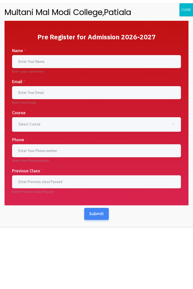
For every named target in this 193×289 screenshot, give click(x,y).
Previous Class (27, 170)
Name (19, 50)
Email (18, 81)
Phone (19, 139)
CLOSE (186, 10)
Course (20, 112)
